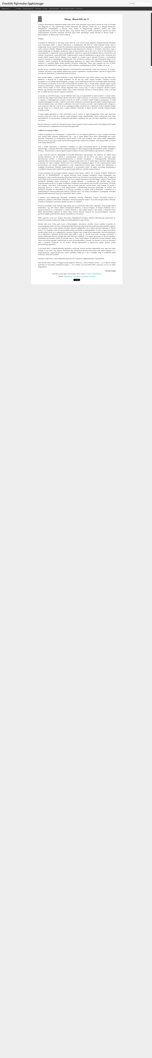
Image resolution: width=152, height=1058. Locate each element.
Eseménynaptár (54, 8)
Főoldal (18, 8)
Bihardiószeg (68, 276)
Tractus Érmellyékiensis (93, 274)
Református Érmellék (88, 276)
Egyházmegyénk (28, 8)
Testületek (38, 8)
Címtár (45, 8)
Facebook (79, 8)
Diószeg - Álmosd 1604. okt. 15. (76, 19)
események (77, 276)
